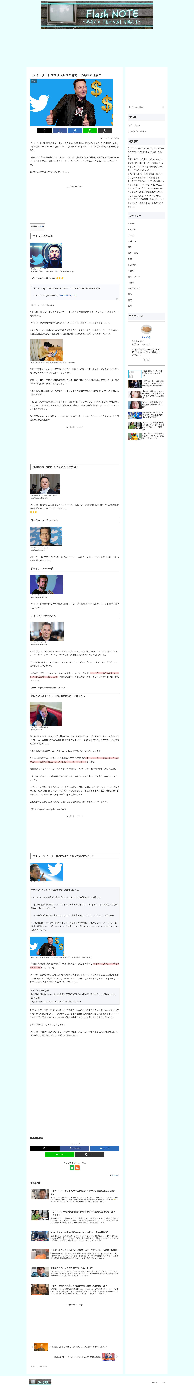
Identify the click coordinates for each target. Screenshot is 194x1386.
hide (41, 226)
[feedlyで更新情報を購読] (72, 1167)
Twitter (34, 1138)
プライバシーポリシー (138, 131)
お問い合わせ (134, 125)
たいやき (146, 337)
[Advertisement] (93, 48)
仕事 (41, 1138)
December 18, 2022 (67, 295)
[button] (105, 130)
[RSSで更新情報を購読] (77, 1167)
